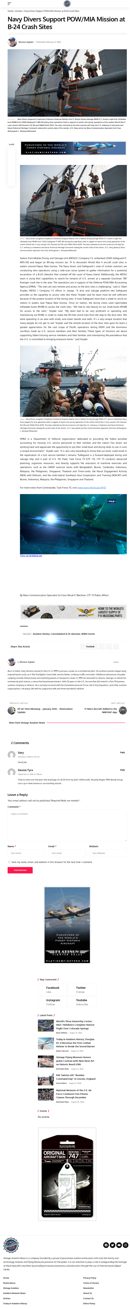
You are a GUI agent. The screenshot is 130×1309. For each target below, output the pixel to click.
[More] (11, 182)
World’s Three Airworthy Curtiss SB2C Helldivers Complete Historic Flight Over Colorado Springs (75, 1025)
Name (12, 846)
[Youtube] (82, 1002)
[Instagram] (52, 1002)
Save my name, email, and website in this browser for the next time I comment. (52, 862)
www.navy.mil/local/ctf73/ (92, 487)
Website (93, 846)
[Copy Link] (11, 167)
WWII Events (88, 633)
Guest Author (61, 1083)
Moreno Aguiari (26, 42)
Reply (122, 752)
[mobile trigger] (10, 3)
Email (52, 846)
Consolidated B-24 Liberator (65, 633)
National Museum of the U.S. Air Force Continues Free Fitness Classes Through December (74, 1094)
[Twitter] (82, 989)
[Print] (11, 174)
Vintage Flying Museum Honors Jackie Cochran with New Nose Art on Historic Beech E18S (75, 1061)
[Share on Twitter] (11, 159)
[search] (124, 3)
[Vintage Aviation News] (67, 3)
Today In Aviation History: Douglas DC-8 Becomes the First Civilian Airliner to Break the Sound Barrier (75, 1043)
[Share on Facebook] (11, 151)
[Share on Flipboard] (109, 646)
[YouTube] (125, 662)
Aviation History (41, 633)
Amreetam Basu (62, 1069)
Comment (14, 806)
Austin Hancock (62, 1051)
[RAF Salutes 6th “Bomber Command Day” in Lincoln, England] (46, 1079)
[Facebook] (121, 662)
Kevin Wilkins (61, 1033)
